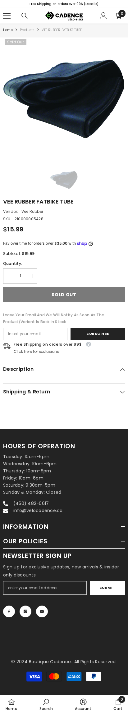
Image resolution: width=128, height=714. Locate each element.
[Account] (103, 15)
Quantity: (12, 263)
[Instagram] (25, 611)
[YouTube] (42, 611)
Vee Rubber (32, 211)
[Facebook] (9, 611)
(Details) (14, 4)
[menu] (7, 16)
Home (8, 30)
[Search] (24, 16)
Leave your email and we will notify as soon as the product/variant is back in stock (53, 318)
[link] (46, 704)
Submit (107, 587)
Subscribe (97, 333)
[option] (64, 98)
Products (27, 30)
